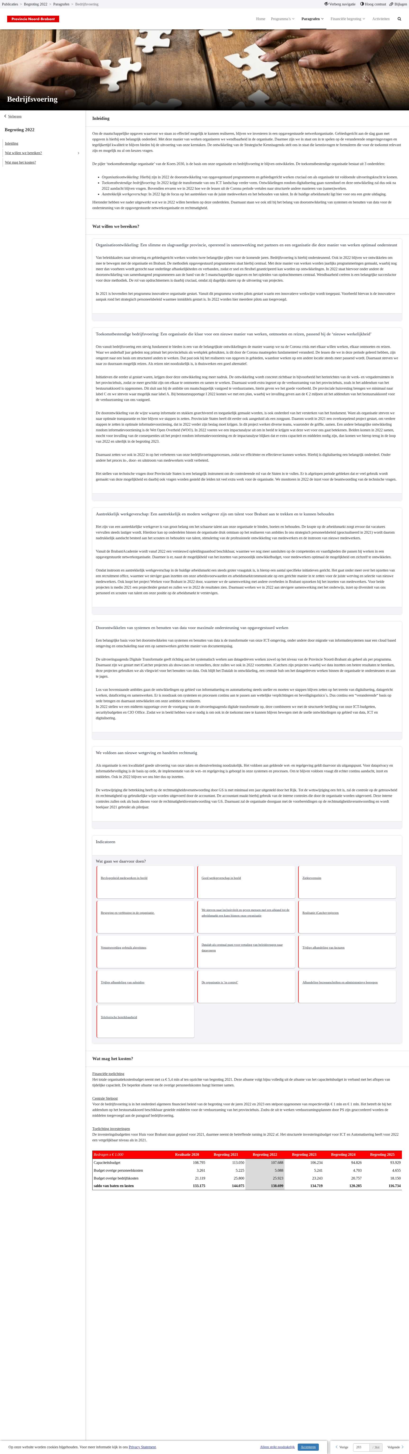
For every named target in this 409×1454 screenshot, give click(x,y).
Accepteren (308, 1447)
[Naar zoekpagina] (399, 19)
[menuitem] (340, 4)
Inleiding (11, 143)
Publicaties (10, 4)
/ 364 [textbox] (376, 1447)
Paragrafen (61, 4)
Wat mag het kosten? (20, 162)
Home (260, 19)
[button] (145, 882)
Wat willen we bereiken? (23, 153)
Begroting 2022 (35, 4)
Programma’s (281, 19)
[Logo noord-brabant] (33, 19)
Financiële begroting (346, 19)
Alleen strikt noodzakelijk (277, 1447)
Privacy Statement (142, 1447)
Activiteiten (381, 19)
